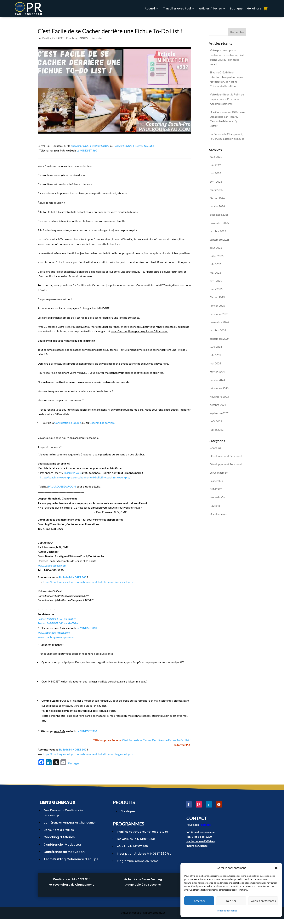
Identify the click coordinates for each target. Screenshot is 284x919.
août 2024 (216, 347)
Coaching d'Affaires (59, 837)
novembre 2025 (219, 223)
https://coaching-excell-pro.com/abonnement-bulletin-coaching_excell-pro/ (85, 477)
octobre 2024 (218, 330)
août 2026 (216, 156)
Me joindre (254, 8)
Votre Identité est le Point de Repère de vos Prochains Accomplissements (227, 99)
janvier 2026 (217, 206)
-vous (78, 472)
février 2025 (217, 297)
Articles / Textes (210, 8)
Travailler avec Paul (177, 8)
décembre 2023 (219, 388)
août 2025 (216, 247)
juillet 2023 (217, 429)
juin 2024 (215, 355)
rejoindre (205, 824)
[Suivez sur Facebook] (189, 804)
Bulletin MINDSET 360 (72, 577)
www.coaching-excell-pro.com (56, 637)
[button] (276, 868)
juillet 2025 (217, 256)
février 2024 (217, 371)
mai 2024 (215, 363)
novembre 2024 (219, 322)
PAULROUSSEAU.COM (62, 486)
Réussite (97, 38)
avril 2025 (216, 281)
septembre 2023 (219, 413)
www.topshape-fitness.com (54, 632)
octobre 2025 (218, 231)
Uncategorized (218, 514)
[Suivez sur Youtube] (219, 804)
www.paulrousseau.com (52, 565)
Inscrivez (69, 472)
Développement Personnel (226, 456)
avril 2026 (216, 181)
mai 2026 (215, 173)
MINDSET (84, 38)
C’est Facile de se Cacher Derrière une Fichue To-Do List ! (156, 740)
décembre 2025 (219, 214)
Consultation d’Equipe (67, 422)
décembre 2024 (219, 314)
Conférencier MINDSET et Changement (70, 823)
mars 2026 (216, 189)
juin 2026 (215, 165)
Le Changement (219, 472)
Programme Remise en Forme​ (137, 861)
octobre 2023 (218, 404)
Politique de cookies (227, 910)
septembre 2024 (219, 338)
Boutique (236, 8)
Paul (45, 38)
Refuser (231, 901)
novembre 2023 (219, 396)
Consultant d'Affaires (58, 830)
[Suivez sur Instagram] (199, 804)
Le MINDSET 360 (87, 150)
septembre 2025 (219, 239)
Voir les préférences (263, 901)
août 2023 (216, 421)
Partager (73, 763)
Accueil (150, 8)
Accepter (199, 901)
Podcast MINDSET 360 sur (90, 145)
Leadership (216, 480)
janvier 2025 (217, 305)
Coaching (71, 38)
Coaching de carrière (102, 422)
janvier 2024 (217, 380)
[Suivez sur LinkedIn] (209, 804)
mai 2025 (215, 272)
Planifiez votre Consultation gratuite (142, 832)
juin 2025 (215, 264)
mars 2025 (216, 289)
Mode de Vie (217, 497)
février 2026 (217, 198)
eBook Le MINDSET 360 (132, 846)
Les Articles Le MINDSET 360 (136, 839)
